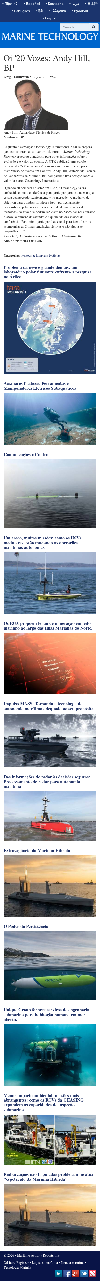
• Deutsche (55, 4)
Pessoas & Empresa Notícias (40, 255)
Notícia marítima (72, 1262)
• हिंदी (39, 11)
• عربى (74, 4)
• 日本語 (91, 4)
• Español (32, 4)
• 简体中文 (10, 4)
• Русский (80, 11)
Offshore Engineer (16, 1262)
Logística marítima (45, 1262)
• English (50, 18)
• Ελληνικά (57, 11)
